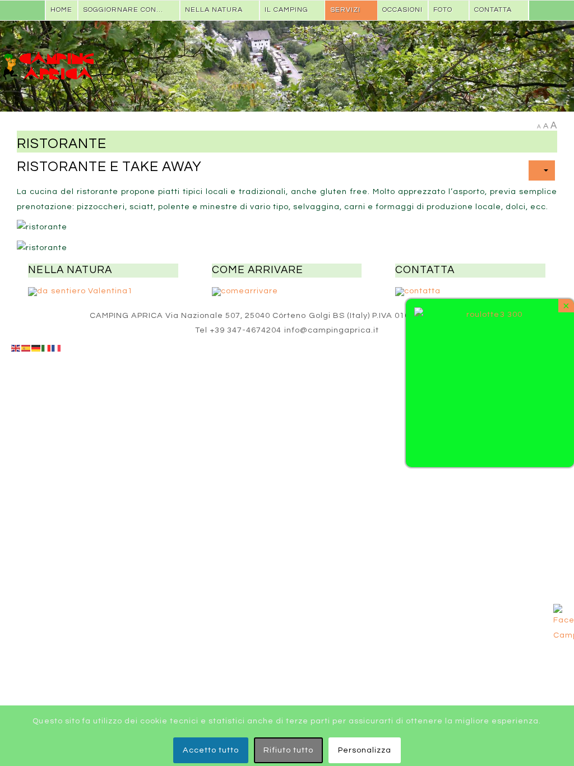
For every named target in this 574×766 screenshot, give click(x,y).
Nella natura (214, 9)
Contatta (493, 9)
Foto (442, 9)
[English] (16, 348)
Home (61, 9)
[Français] (57, 348)
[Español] (26, 348)
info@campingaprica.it (331, 330)
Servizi (345, 9)
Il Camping (286, 9)
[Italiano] (46, 348)
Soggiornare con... (123, 9)
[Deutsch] (36, 348)
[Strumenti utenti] (542, 170)
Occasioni (402, 9)
